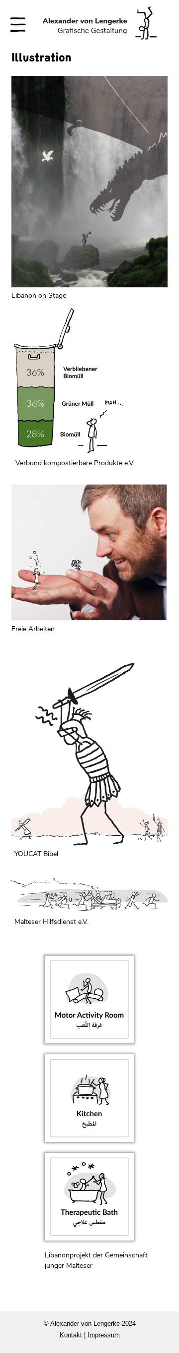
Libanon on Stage (38, 295)
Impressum (104, 1335)
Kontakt (71, 1335)
